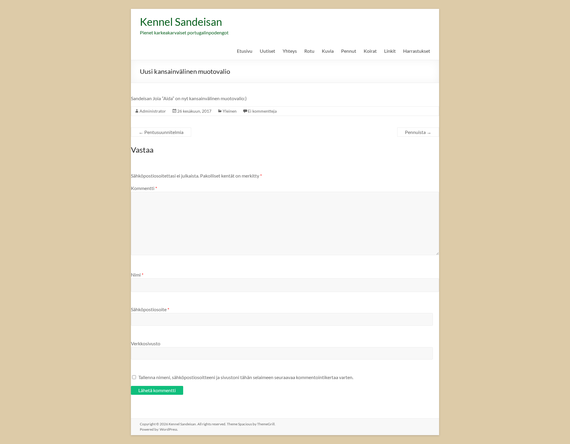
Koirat (370, 51)
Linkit (390, 51)
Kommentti (144, 188)
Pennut (348, 51)
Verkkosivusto (145, 343)
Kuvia (328, 51)
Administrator (153, 111)
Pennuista (418, 132)
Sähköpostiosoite (150, 309)
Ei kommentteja (262, 111)
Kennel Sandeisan (181, 21)
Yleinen (230, 111)
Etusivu (244, 51)
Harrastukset (416, 51)
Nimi (137, 274)
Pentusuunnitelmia (161, 132)
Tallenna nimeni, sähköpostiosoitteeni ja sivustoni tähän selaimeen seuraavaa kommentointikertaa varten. (245, 377)
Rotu (309, 51)
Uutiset (267, 51)
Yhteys (290, 51)
